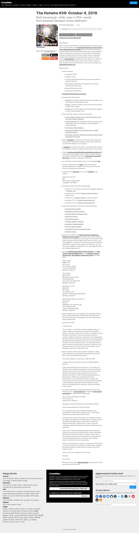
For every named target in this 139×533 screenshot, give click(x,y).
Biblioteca (8, 5)
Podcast (22, 5)
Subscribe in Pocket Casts (54, 58)
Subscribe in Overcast (46, 58)
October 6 (68, 100)
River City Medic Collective (73, 226)
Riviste (9, 485)
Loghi (35, 485)
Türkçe (11, 515)
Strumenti (16, 5)
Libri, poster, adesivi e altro (12, 504)
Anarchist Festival (80, 198)
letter (69, 59)
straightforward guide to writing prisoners (81, 251)
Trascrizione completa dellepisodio (70, 38)
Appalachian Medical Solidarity (74, 224)
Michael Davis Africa (87, 255)
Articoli (5, 476)
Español (11, 509)
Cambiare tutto (8, 487)
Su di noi (46, 5)
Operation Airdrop (70, 231)
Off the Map (35, 496)
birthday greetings (93, 253)
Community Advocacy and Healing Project (78, 229)
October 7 (68, 104)
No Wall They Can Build (22, 496)
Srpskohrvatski (33, 515)
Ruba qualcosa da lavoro (22, 487)
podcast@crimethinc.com (49, 51)
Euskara (36, 513)
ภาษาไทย (37, 517)
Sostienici (133, 3)
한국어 (5, 517)
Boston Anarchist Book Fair (87, 203)
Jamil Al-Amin (66, 255)
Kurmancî (6, 522)
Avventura (10, 478)
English (5, 509)
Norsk (12, 522)
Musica (30, 485)
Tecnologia (6, 481)
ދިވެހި (29, 520)
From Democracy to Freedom (13, 491)
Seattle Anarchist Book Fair (87, 200)
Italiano (17, 509)
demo (81, 164)
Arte (4, 478)
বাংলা (15, 517)
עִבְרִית (31, 517)
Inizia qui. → (85, 496)
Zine (4, 485)
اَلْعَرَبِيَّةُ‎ (41, 515)
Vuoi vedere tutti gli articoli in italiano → (63, 5)
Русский (13, 511)
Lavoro (38, 491)
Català (25, 520)
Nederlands (23, 515)
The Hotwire (34, 500)
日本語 (36, 511)
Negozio (29, 5)
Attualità (22, 478)
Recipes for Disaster (23, 494)
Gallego (33, 520)
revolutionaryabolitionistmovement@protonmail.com (84, 152)
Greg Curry (76, 171)
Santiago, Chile (71, 191)
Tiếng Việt (18, 520)
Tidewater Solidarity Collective (74, 221)
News (40, 478)
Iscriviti (132, 487)
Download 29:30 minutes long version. (74, 94)
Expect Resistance (9, 494)
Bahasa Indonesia (21, 513)
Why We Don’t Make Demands (74, 128)
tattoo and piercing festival (89, 193)
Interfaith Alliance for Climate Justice (76, 214)
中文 (12, 513)
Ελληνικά (24, 511)
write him (91, 171)
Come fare (34, 478)
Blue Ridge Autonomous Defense (75, 211)
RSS (9, 476)
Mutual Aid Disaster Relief (73, 209)
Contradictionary (29, 491)
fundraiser (67, 147)
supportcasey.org (79, 391)
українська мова (8, 520)
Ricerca (35, 5)
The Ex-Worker (8, 500)
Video (25, 485)
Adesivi (19, 485)
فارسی (16, 515)
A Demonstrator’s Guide (19, 481)
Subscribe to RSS (46, 55)
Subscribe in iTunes (54, 55)
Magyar (5, 515)
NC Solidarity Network (72, 219)
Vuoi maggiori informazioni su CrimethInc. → (74, 488)
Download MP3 (67, 35)
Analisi (16, 478)
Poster (14, 485)
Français (30, 509)
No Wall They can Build (22, 500)
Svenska (20, 517)
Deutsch (23, 509)
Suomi (31, 511)
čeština (30, 513)
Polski (19, 511)
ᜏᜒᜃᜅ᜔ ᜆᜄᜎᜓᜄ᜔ (19, 522)
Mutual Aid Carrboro (71, 216)
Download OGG (84, 35)
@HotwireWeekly (83, 462)
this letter (70, 140)
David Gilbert (76, 255)
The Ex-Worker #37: (71, 121)
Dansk (26, 517)
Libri (2, 5)
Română (11, 517)
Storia (28, 478)
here (99, 161)
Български (6, 513)
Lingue (40, 5)
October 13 (68, 109)
